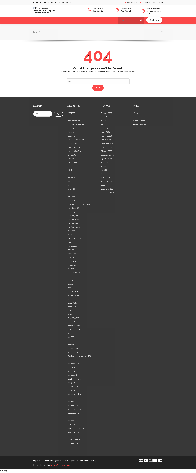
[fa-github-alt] (55, 2)
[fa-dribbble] (52, 2)
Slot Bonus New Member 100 (79, 356)
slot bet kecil (73, 352)
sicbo (70, 299)
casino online (73, 128)
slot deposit (72, 375)
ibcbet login (72, 174)
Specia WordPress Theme (60, 465)
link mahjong (73, 200)
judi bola (71, 193)
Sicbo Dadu (72, 303)
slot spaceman (74, 413)
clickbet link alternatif (76, 139)
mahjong (71, 212)
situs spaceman (74, 329)
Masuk (136, 113)
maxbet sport (73, 246)
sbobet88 (72, 284)
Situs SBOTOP (73, 318)
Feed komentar (140, 120)
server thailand (74, 295)
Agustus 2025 (106, 158)
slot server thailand (75, 409)
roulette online (74, 272)
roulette (71, 269)
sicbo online (72, 307)
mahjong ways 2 (74, 223)
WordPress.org (140, 124)
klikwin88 (71, 196)
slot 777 (71, 337)
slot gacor (72, 382)
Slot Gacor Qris (74, 390)
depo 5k (71, 166)
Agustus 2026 (106, 113)
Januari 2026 (106, 139)
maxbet (71, 242)
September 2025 (108, 155)
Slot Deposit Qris (74, 379)
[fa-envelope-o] (63, 2)
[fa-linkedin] (37, 2)
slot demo (72, 360)
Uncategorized (73, 443)
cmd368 (71, 158)
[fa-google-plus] (45, 2)
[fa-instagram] (48, 2)
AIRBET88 (71, 113)
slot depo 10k (73, 363)
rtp (69, 276)
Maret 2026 (105, 132)
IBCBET (70, 170)
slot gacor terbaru (75, 394)
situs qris (71, 314)
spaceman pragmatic (76, 428)
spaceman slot (74, 432)
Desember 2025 (107, 143)
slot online (72, 398)
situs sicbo (72, 322)
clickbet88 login (74, 155)
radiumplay (72, 261)
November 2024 (107, 193)
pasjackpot (72, 253)
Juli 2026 (104, 117)
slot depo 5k (73, 367)
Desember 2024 (107, 189)
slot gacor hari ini (74, 386)
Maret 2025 (105, 177)
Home (149, 32)
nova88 (71, 250)
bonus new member (76, 124)
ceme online (73, 132)
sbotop (71, 287)
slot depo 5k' (73, 371)
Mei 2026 (104, 124)
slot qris (71, 401)
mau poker (72, 231)
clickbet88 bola (74, 147)
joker (70, 185)
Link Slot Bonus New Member (79, 204)
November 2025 (107, 147)
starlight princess (75, 439)
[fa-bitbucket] (59, 2)
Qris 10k (71, 257)
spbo (70, 436)
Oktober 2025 (106, 151)
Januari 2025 (106, 185)
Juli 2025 (104, 162)
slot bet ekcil (73, 348)
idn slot (71, 181)
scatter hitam (73, 291)
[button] (141, 20)
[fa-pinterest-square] (70, 2)
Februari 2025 (106, 181)
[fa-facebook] (33, 2)
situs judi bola (73, 310)
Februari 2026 (106, 136)
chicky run (72, 136)
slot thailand (73, 417)
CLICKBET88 (72, 143)
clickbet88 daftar (74, 151)
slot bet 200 (72, 345)
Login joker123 (74, 208)
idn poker (71, 177)
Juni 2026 (104, 120)
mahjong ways (73, 219)
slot (69, 333)
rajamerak (72, 265)
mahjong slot (73, 215)
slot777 (71, 420)
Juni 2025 (104, 166)
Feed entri (138, 117)
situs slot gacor (74, 326)
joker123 (71, 189)
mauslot (71, 234)
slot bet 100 (72, 341)
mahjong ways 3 (74, 227)
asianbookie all (74, 117)
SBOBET (71, 280)
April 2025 (105, 174)
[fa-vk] (67, 2)
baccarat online (74, 120)
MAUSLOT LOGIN (74, 238)
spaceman (72, 424)
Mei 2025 (104, 170)
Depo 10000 (73, 162)
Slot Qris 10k (73, 405)
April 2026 (105, 128)
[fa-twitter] (41, 2)
